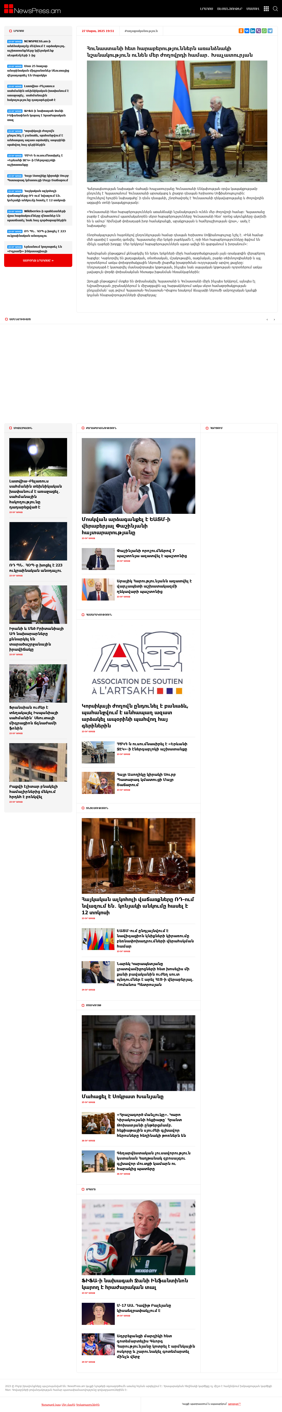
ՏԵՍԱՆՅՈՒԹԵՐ (229, 9)
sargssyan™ (234, 1403)
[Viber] (258, 30)
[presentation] (267, 319)
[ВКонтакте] (246, 30)
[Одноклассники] (241, 30)
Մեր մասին (68, 1404)
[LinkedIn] (252, 30)
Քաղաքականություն (141, 31)
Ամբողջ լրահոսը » (38, 260)
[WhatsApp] (264, 30)
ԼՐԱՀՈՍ (206, 9)
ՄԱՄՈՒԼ (253, 9)
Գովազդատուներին (88, 1404)
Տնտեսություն (97, 808)
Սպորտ (91, 1189)
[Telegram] (270, 30)
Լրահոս (19, 30)
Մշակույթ (93, 1005)
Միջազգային (23, 427)
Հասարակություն (99, 614)
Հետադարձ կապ (51, 1404)
